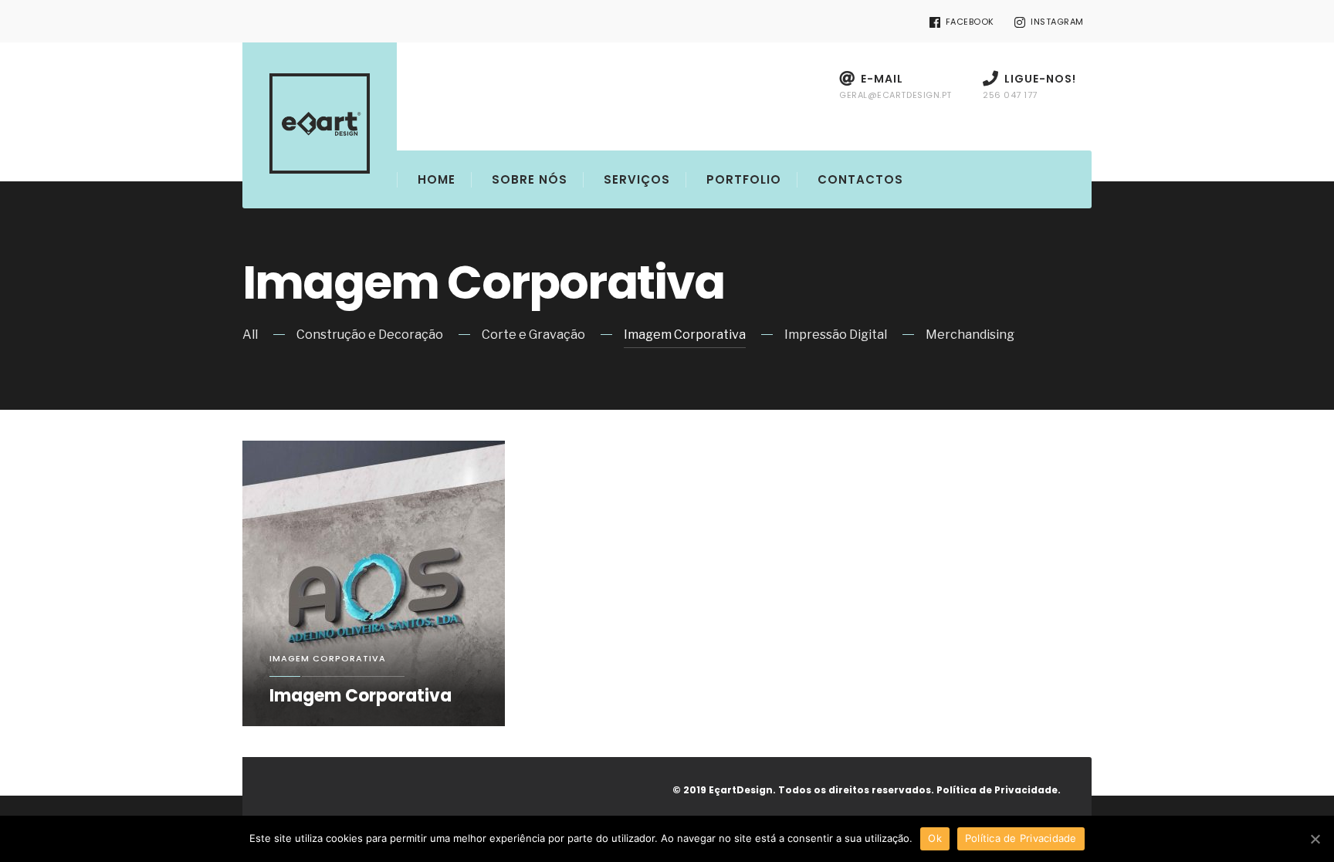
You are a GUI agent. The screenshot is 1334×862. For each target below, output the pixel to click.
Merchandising (970, 334)
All (250, 334)
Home (436, 179)
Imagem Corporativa (685, 334)
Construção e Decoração (369, 334)
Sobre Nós (529, 179)
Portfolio (743, 179)
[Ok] (1314, 839)
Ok (935, 838)
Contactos (860, 179)
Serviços (637, 179)
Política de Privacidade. (998, 789)
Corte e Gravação (533, 334)
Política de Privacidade (1021, 838)
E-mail (895, 86)
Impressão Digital (835, 334)
